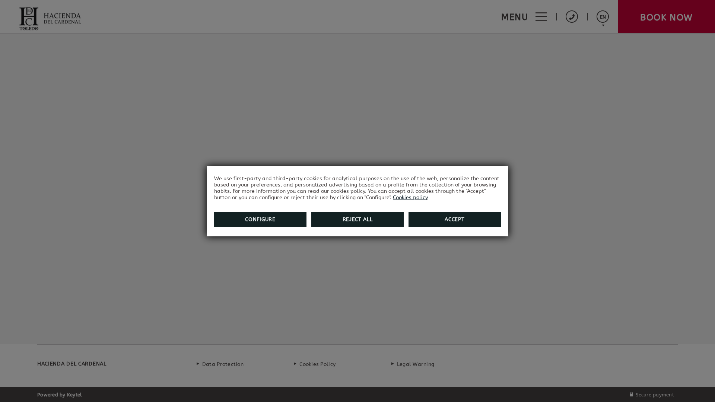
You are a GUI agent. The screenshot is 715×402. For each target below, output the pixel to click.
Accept (454, 219)
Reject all (358, 219)
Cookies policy (410, 197)
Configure (260, 219)
